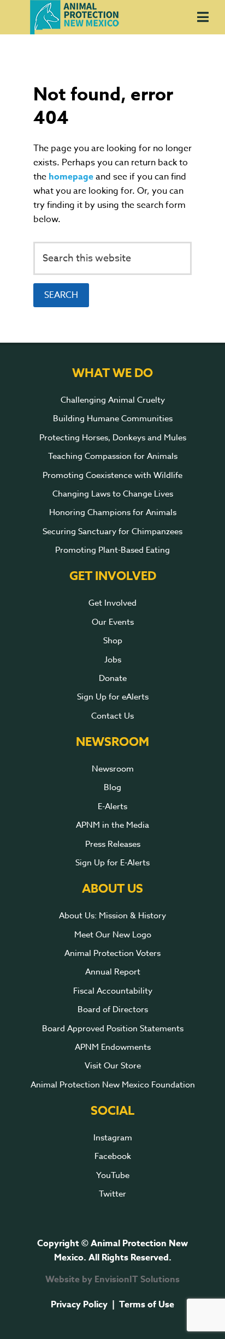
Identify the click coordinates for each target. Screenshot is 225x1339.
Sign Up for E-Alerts (112, 863)
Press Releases (112, 844)
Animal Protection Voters (112, 953)
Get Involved (112, 603)
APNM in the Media (112, 825)
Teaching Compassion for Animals (112, 456)
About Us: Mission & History (112, 916)
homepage (71, 176)
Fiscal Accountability (112, 991)
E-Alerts (112, 806)
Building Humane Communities (113, 419)
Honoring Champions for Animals (112, 512)
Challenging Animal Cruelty (113, 400)
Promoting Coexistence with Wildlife (112, 475)
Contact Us (112, 716)
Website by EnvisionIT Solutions (112, 1279)
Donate (113, 678)
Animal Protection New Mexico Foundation (113, 1085)
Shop (112, 641)
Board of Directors (113, 1009)
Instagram (112, 1138)
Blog (112, 787)
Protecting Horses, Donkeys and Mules (112, 438)
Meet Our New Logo (112, 935)
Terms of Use (146, 1304)
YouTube (112, 1175)
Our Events (113, 622)
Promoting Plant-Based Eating (112, 550)
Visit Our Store (113, 1066)
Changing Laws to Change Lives (112, 494)
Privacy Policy (79, 1304)
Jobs (112, 660)
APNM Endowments (113, 1047)
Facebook (112, 1156)
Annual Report (112, 972)
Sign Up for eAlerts (113, 697)
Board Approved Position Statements (112, 1029)
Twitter (112, 1194)
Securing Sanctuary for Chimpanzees (112, 531)
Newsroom (113, 769)
